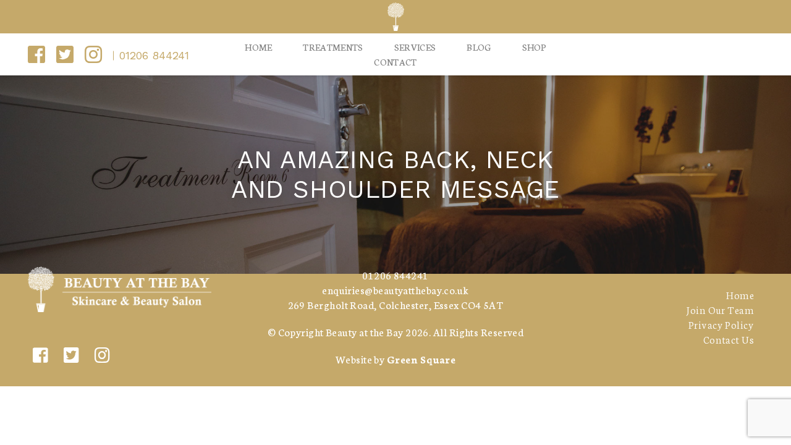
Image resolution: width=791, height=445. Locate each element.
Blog (479, 47)
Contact (395, 62)
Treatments (333, 47)
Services (415, 47)
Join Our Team (720, 309)
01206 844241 (154, 55)
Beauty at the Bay (365, 331)
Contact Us (728, 339)
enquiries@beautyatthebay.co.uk (395, 289)
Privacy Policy (721, 324)
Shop (534, 47)
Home (258, 47)
